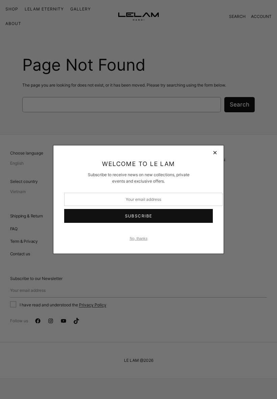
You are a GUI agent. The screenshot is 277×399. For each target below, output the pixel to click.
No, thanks (139, 238)
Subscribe (138, 215)
